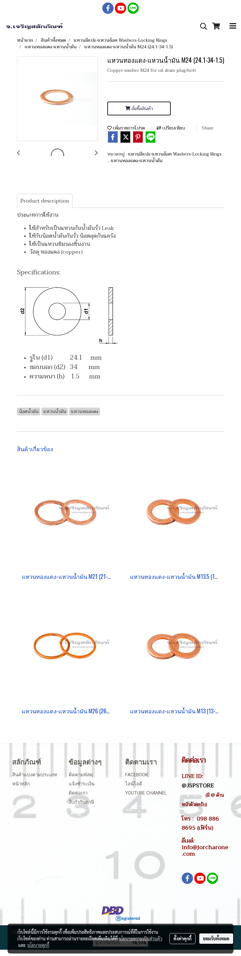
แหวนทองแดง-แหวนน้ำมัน (137, 160)
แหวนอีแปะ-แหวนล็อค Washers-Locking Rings (175, 154)
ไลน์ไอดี (133, 784)
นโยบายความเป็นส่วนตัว (140, 938)
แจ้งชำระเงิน (81, 784)
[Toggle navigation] (233, 26)
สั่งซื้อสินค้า (141, 108)
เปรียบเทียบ (173, 128)
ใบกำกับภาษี (81, 802)
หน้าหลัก (21, 784)
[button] (201, 26)
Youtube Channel (146, 793)
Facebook (136, 775)
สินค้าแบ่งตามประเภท (34, 775)
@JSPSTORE (198, 785)
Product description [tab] (44, 201)
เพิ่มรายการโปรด (128, 128)
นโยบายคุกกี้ (38, 945)
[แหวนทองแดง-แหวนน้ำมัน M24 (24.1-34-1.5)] (57, 99)
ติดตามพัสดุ (81, 775)
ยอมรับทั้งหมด (216, 938)
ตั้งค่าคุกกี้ (182, 938)
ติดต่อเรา (78, 793)
